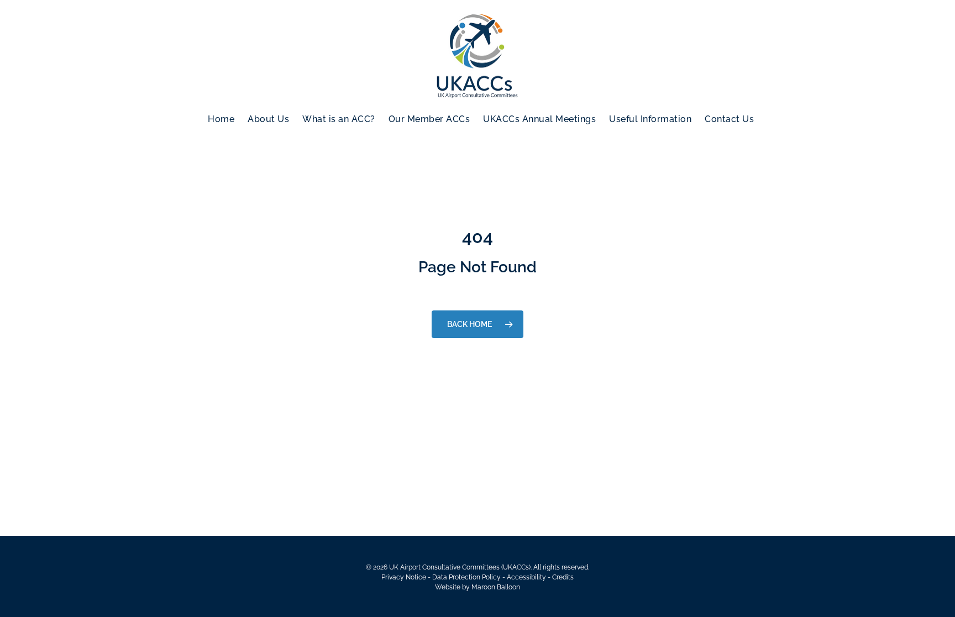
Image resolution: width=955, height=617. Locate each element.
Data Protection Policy (466, 577)
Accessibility (526, 577)
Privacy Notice (403, 577)
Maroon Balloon (495, 587)
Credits (563, 577)
